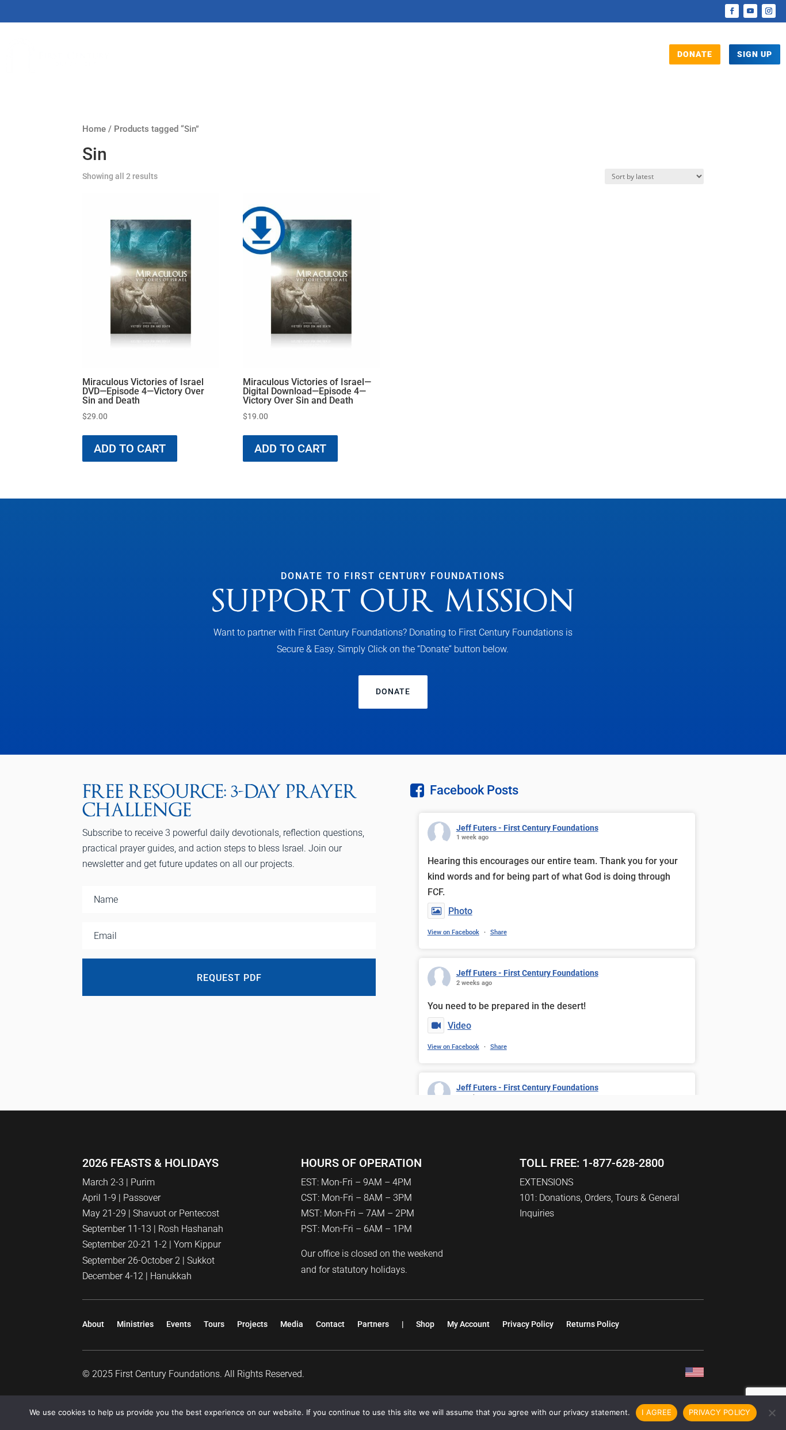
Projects (323, 58)
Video (459, 1025)
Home (94, 129)
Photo (460, 911)
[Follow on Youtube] (750, 11)
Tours (431, 58)
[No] (771, 1412)
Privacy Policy (528, 1323)
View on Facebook (453, 932)
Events (474, 58)
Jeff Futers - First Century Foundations (527, 827)
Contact (330, 1323)
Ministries (135, 1323)
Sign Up (754, 54)
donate (393, 691)
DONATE (694, 54)
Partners (373, 1323)
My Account (468, 1323)
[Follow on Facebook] (732, 11)
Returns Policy (592, 1323)
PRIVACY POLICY (720, 1412)
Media (381, 58)
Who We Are (252, 58)
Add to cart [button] (130, 448)
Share (498, 932)
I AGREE (656, 1412)
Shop (513, 58)
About (93, 1323)
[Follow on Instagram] (769, 11)
